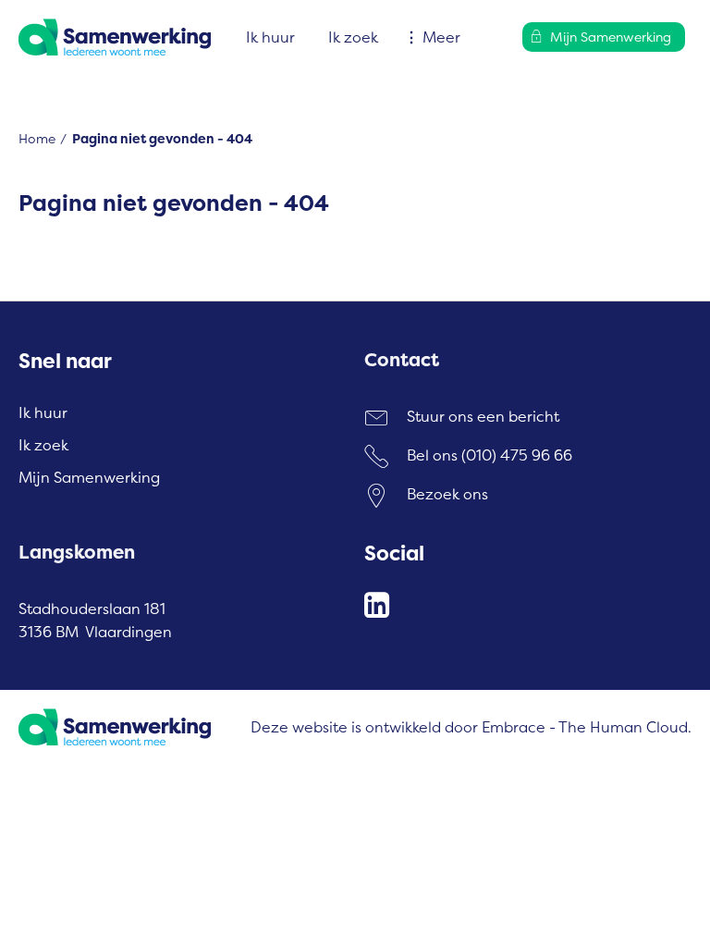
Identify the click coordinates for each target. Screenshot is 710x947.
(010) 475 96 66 (516, 455)
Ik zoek (353, 37)
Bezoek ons (447, 494)
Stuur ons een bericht (483, 416)
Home (36, 138)
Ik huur (270, 37)
